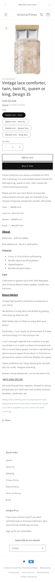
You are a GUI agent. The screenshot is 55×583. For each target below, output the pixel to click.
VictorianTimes (16, 568)
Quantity (6, 141)
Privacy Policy (12, 480)
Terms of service (28, 572)
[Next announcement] (49, 5)
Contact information (29, 577)
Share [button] (8, 420)
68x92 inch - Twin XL (15, 121)
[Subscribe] (42, 548)
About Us (10, 466)
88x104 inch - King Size (16, 134)
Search (9, 460)
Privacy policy (14, 572)
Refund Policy (12, 486)
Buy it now (27, 166)
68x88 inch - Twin (13, 115)
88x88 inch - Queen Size (17, 128)
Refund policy (45, 568)
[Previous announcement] (5, 5)
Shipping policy (43, 572)
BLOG (8, 500)
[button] (6, 14)
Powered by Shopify (30, 568)
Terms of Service (13, 493)
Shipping (5, 105)
